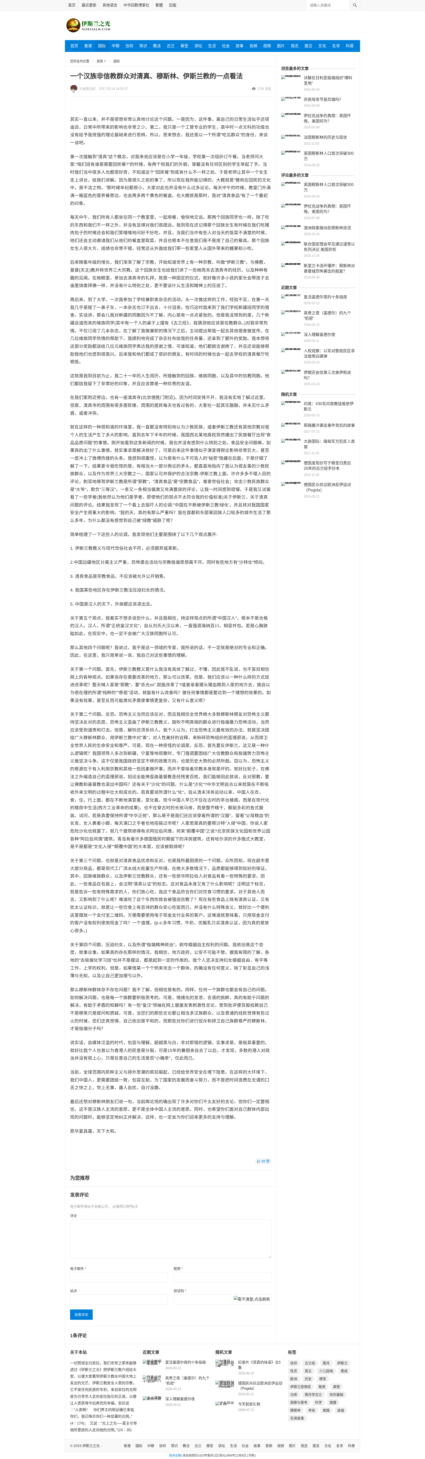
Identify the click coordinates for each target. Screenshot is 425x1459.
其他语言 (110, 5)
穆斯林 (295, 1410)
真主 (308, 1371)
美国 (326, 1410)
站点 (73, 1291)
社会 (226, 46)
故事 (239, 46)
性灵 (293, 1371)
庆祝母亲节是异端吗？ (323, 99)
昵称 (178, 1269)
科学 (318, 1402)
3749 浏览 (264, 89)
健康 (333, 1402)
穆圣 (184, 46)
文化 (322, 46)
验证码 (180, 1291)
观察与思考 (298, 1402)
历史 (308, 1379)
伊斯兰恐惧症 (300, 1387)
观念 (295, 46)
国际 (102, 46)
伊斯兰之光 (91, 1446)
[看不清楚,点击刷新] (252, 1299)
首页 (72, 5)
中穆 (116, 46)
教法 (157, 46)
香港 (88, 46)
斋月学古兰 (313, 1395)
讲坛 (198, 46)
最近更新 (89, 5)
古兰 (171, 46)
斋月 (326, 1363)
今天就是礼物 (249, 1404)
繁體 (159, 5)
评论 (73, 1216)
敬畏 (322, 1387)
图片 (281, 46)
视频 (267, 46)
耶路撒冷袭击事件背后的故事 (329, 425)
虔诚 (340, 1410)
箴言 (308, 46)
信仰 (129, 46)
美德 (336, 1387)
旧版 (172, 5)
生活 (212, 46)
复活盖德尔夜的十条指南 (325, 297)
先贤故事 (297, 1418)
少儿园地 (326, 1371)
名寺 (336, 46)
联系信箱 (175, 1455)
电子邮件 (78, 1269)
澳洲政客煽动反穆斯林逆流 (327, 228)
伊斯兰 (342, 1363)
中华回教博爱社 (136, 5)
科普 (350, 46)
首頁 (100, 61)
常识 (143, 46)
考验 (311, 1410)
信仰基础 (336, 1395)
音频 (253, 46)
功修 (293, 1395)
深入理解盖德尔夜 (319, 335)
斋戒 (344, 1371)
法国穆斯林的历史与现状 (325, 137)
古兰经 (310, 1363)
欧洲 (293, 1379)
